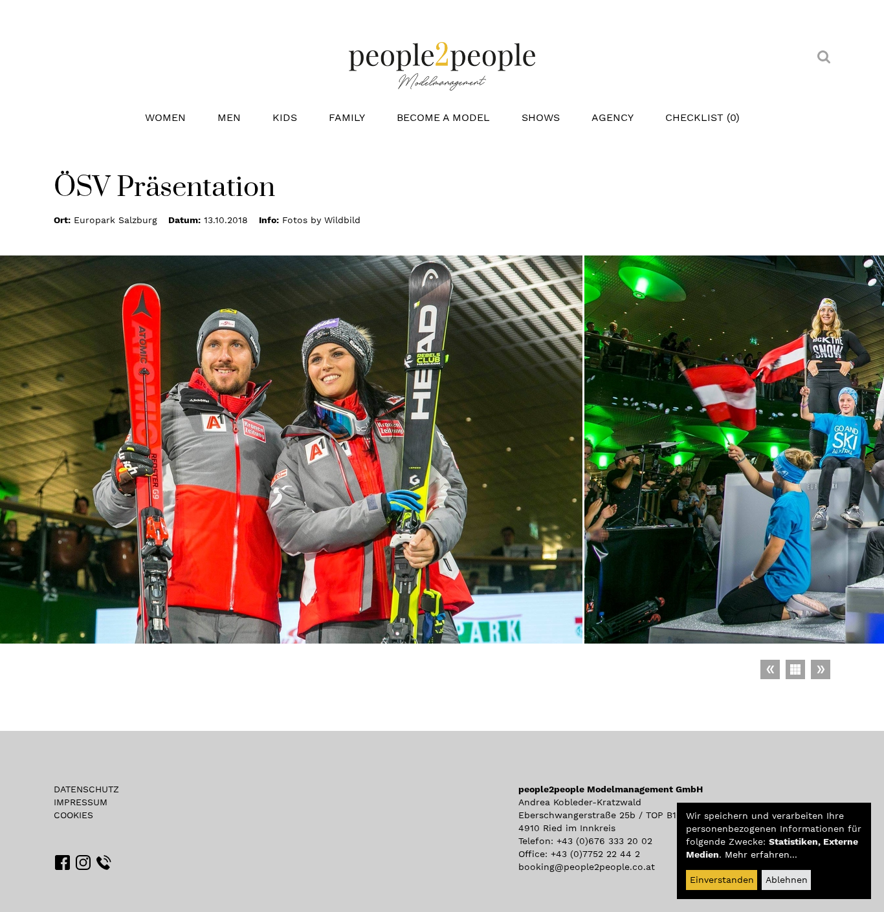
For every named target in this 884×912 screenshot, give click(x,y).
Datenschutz (86, 789)
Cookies (73, 815)
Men (229, 117)
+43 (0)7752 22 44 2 (595, 854)
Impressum (80, 802)
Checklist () (702, 117)
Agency (612, 117)
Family (347, 117)
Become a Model (443, 117)
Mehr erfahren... (761, 854)
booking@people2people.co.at (586, 867)
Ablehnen (787, 879)
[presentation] (871, 449)
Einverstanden (722, 879)
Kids (284, 117)
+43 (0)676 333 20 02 (604, 841)
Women (165, 117)
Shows (541, 117)
